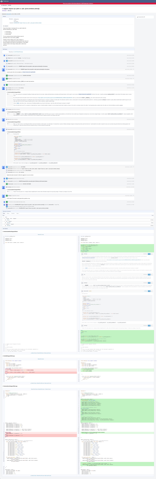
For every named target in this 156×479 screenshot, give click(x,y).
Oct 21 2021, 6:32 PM (130, 55)
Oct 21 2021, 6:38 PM (130, 66)
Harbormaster (10, 75)
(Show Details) (28, 170)
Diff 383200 (23, 166)
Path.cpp (8, 222)
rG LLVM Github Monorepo (18, 51)
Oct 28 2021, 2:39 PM (130, 109)
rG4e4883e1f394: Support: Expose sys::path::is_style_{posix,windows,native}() (27, 22)
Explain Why (57, 204)
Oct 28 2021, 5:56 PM (130, 181)
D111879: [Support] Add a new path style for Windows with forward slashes (33, 181)
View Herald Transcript (26, 58)
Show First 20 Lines (34, 389)
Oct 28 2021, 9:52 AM (128, 78)
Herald (9, 58)
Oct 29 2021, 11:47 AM (130, 204)
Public (10, 10)
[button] (149, 254)
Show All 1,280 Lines (40, 383)
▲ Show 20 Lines (33, 383)
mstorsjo (16, 21)
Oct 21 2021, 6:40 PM (128, 69)
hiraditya (19, 58)
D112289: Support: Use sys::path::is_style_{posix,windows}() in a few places (33, 66)
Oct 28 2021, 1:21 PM (130, 87)
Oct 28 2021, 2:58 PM (130, 119)
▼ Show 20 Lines (48, 389)
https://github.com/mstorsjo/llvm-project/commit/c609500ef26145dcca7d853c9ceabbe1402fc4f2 (55, 97)
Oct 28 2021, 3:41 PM (130, 129)
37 (8, 94)
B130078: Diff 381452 (27, 75)
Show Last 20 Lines (48, 383)
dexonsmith (8, 14)
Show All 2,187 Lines (40, 475)
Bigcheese (17, 19)
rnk (15, 20)
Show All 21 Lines (41, 234)
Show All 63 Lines (41, 389)
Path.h (8, 219)
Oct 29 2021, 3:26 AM (128, 195)
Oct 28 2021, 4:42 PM (130, 178)
